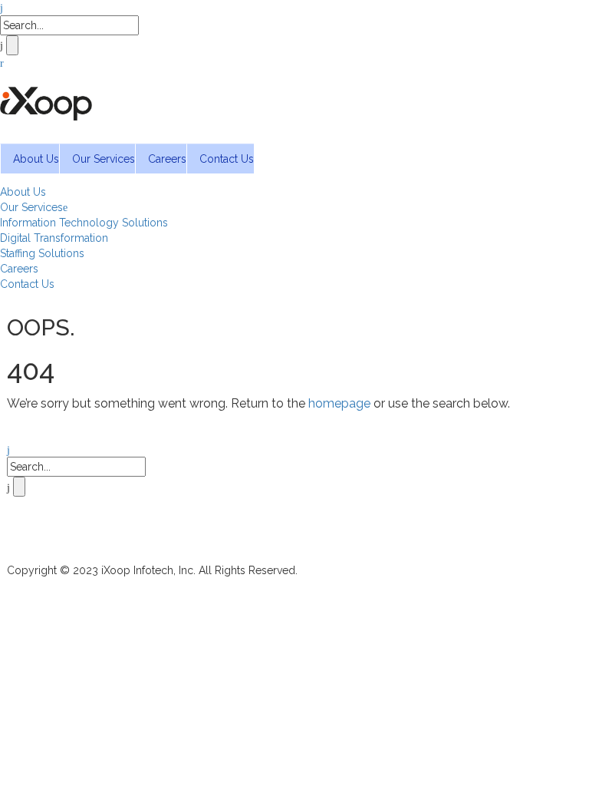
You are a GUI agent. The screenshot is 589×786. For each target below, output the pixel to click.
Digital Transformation (54, 238)
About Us (36, 159)
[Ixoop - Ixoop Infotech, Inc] (46, 100)
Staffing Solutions (42, 253)
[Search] (1, 8)
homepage (339, 403)
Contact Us (226, 159)
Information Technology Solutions (84, 222)
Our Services (103, 159)
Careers (167, 159)
